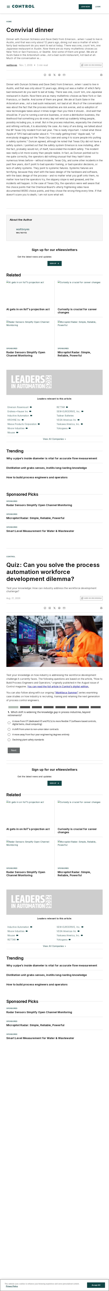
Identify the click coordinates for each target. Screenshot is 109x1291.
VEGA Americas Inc (66, 419)
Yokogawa (62, 428)
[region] (54, 1285)
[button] (8, 7)
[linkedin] (49, 75)
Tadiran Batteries (65, 415)
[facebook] (45, 75)
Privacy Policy (12, 1286)
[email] (64, 75)
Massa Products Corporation (22, 424)
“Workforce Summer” (66, 692)
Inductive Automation (18, 415)
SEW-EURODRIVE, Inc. (68, 411)
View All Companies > (54, 439)
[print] (101, 75)
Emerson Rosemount (18, 407)
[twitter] (54, 75)
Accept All (96, 1285)
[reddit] (59, 75)
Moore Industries (15, 428)
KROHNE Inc (13, 419)
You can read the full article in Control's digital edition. (58, 686)
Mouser (11, 432)
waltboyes (11, 65)
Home (9, 22)
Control (10, 557)
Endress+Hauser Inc (17, 411)
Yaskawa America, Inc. (68, 424)
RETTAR (61, 407)
